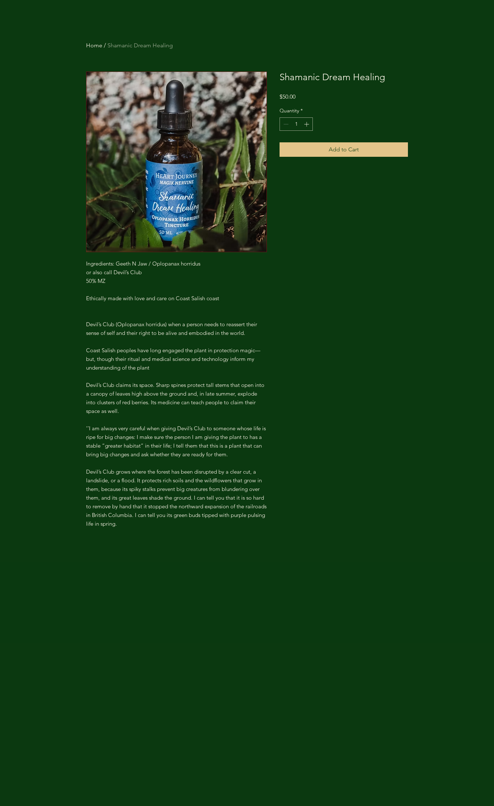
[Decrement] (285, 124)
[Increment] (307, 124)
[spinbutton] (296, 124)
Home (94, 45)
